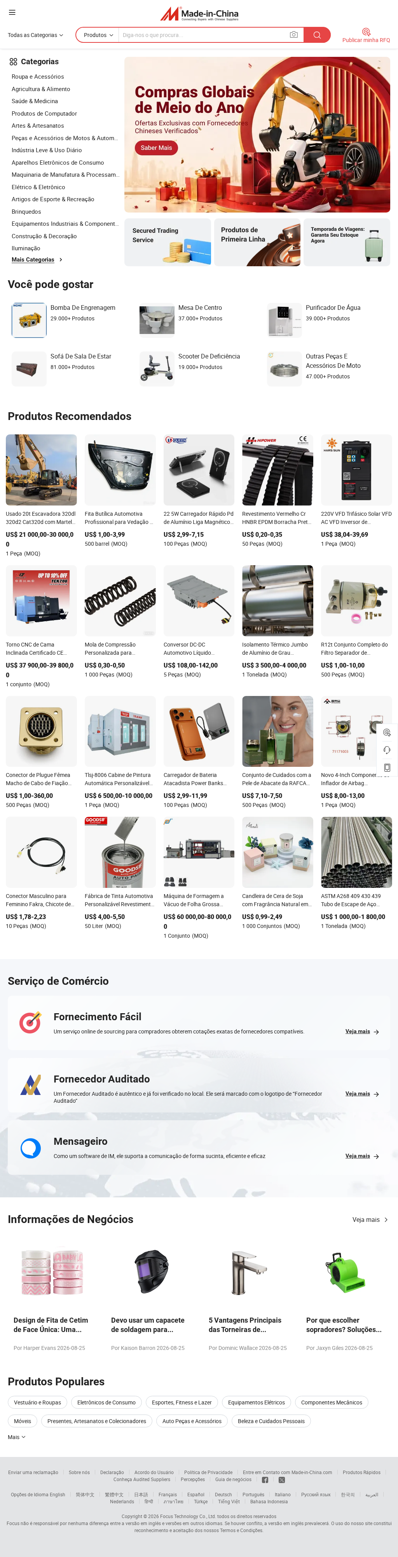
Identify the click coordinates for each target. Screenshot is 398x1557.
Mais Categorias (33, 259)
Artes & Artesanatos (38, 125)
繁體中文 (114, 1494)
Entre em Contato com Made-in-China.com (287, 1472)
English (57, 1494)
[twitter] (282, 1479)
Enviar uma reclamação (33, 1472)
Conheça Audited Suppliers (141, 1479)
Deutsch (223, 1494)
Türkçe (201, 1501)
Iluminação (26, 248)
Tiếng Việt (229, 1501)
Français (168, 1494)
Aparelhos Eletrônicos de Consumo (58, 162)
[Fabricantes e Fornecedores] (199, 13)
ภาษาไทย (173, 1501)
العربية (371, 1494)
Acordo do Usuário (154, 1472)
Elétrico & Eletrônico (38, 187)
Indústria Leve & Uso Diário (47, 150)
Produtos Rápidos (362, 1472)
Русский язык (315, 1494)
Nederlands (122, 1501)
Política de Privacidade (208, 1472)
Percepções (193, 1479)
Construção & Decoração (44, 236)
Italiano (283, 1494)
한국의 (348, 1494)
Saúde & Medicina (35, 101)
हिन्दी (149, 1501)
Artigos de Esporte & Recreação (53, 199)
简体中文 (85, 1494)
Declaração (112, 1472)
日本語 (141, 1494)
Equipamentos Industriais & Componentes (66, 223)
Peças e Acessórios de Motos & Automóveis (66, 138)
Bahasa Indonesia (269, 1501)
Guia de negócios (233, 1479)
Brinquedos (26, 211)
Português (253, 1494)
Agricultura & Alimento (41, 89)
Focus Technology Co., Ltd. (188, 1516)
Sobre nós (79, 1472)
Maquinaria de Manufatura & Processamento (66, 174)
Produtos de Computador (44, 113)
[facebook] (265, 1479)
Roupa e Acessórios (38, 76)
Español (195, 1494)
